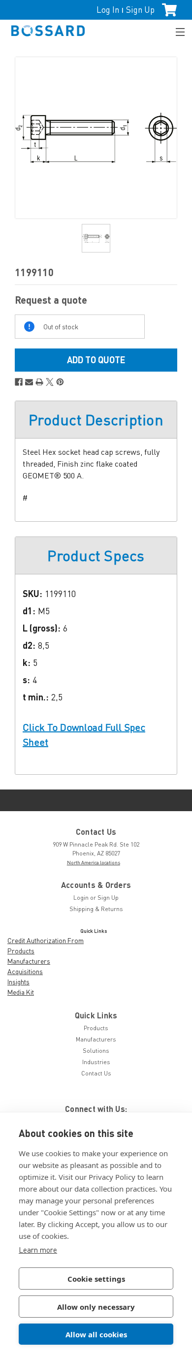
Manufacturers (28, 961)
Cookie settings (96, 1279)
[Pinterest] (60, 382)
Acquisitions (25, 971)
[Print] (39, 382)
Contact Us (96, 1073)
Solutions (96, 1050)
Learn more (38, 1249)
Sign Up (140, 9)
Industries (96, 1062)
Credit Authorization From (45, 940)
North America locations (93, 862)
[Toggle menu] (176, 31)
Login (81, 897)
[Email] (29, 382)
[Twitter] (50, 382)
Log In (107, 9)
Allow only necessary (96, 1307)
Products (20, 951)
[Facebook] (19, 382)
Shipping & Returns (96, 909)
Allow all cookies (96, 1334)
